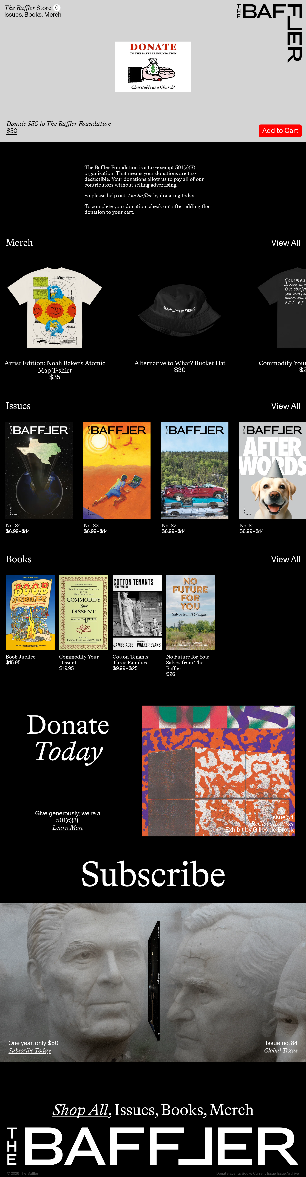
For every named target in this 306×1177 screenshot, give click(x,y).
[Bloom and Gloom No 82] (194, 470)
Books (33, 15)
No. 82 (169, 525)
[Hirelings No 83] (117, 470)
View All (285, 243)
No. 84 (13, 525)
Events (235, 1173)
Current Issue (264, 1173)
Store (27, 8)
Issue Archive (288, 1173)
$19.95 (66, 668)
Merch (52, 15)
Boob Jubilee (20, 657)
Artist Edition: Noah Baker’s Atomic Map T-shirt (54, 366)
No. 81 (246, 525)
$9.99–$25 (125, 668)
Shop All (80, 1109)
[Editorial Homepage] (153, 1146)
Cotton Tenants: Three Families (131, 660)
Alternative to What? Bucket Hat (179, 363)
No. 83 (91, 525)
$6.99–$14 (18, 531)
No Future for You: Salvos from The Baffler (187, 663)
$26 (170, 674)
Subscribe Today (29, 1050)
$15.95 (13, 662)
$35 (54, 377)
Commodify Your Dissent (79, 660)
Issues (13, 15)
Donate (222, 1173)
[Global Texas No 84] (39, 470)
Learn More (67, 827)
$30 (180, 370)
